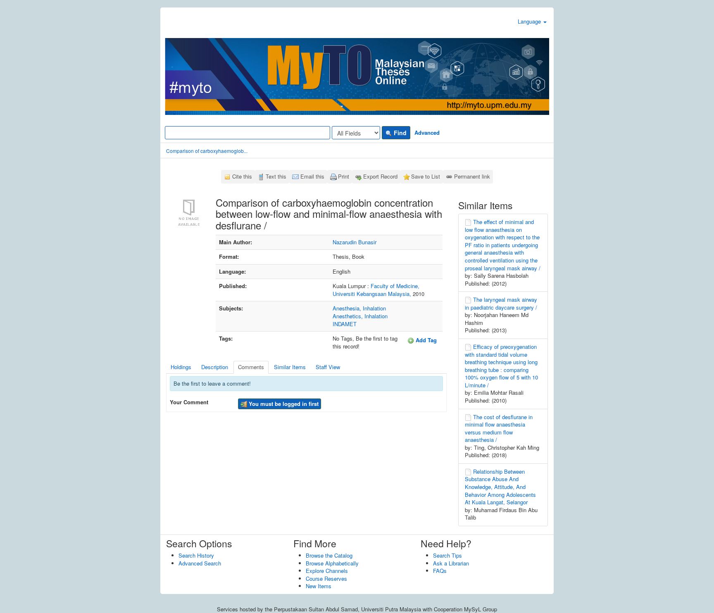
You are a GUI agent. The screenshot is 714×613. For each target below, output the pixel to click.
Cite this (242, 176)
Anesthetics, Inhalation (360, 316)
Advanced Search (199, 563)
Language (530, 21)
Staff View (328, 367)
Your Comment (189, 402)
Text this (276, 176)
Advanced (427, 132)
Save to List (425, 176)
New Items (318, 586)
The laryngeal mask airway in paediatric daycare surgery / (501, 303)
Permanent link (472, 176)
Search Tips (447, 555)
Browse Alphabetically (332, 563)
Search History (196, 555)
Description (214, 367)
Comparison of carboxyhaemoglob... (207, 150)
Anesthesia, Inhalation (359, 308)
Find (399, 133)
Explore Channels (327, 571)
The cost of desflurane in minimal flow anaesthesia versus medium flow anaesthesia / (499, 428)
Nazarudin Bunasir (354, 242)
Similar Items (290, 367)
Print (343, 176)
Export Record (380, 176)
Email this (312, 176)
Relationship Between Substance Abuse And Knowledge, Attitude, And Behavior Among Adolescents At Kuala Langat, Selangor (500, 487)
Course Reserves (326, 578)
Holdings (181, 367)
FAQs (440, 571)
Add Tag (425, 340)
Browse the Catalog (329, 555)
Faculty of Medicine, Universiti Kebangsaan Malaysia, (376, 290)
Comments (251, 367)
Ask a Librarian (451, 563)
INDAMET (345, 324)
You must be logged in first (283, 404)
